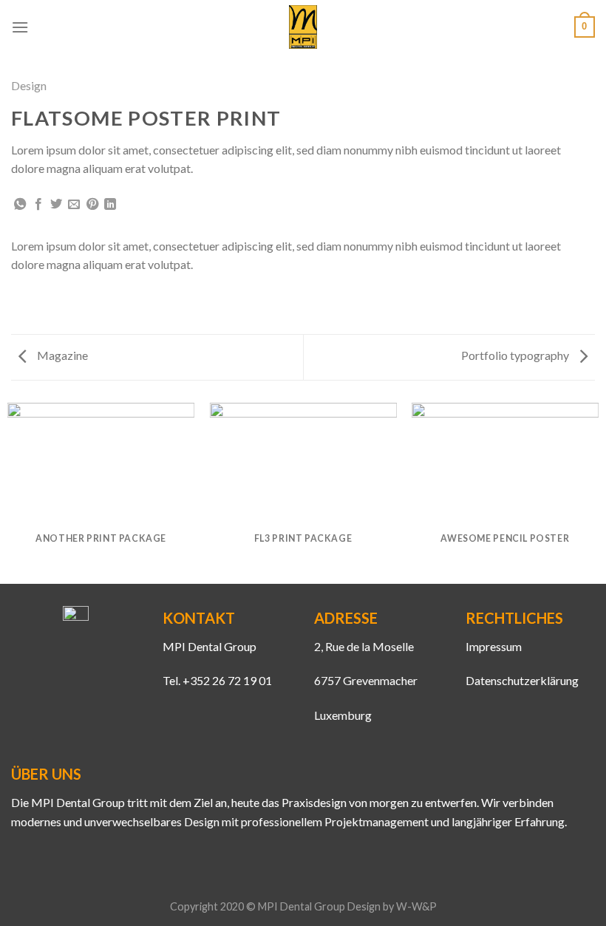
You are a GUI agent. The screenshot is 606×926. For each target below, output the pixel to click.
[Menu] (20, 27)
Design (29, 85)
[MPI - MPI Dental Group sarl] (303, 27)
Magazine (61, 355)
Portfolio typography (516, 355)
